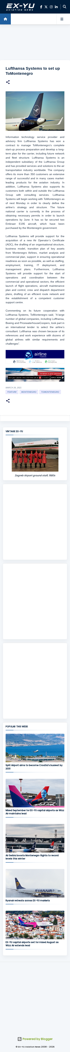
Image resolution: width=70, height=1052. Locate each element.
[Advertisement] (35, 42)
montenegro (28, 392)
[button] (8, 82)
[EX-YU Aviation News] (20, 7)
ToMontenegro (50, 392)
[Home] (5, 19)
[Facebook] (41, 6)
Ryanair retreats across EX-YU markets (28, 900)
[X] (46, 6)
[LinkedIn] (56, 6)
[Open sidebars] (61, 19)
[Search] (64, 6)
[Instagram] (51, 6)
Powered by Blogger (37, 1039)
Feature (12, 392)
